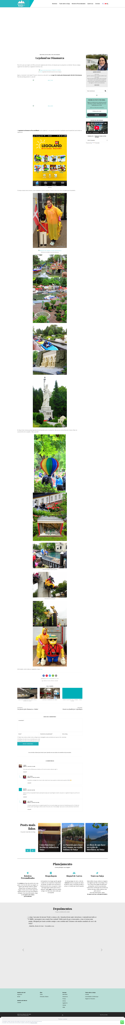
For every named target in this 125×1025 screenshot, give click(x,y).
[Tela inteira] (106, 132)
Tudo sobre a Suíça (64, 3)
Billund (40, 71)
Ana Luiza (30, 776)
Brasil (18, 996)
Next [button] (33, 850)
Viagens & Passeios (90, 998)
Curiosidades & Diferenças (91, 996)
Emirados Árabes (44, 996)
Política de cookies (33, 1022)
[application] (97, 128)
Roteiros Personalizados (78, 3)
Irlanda (64, 1005)
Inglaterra (64, 1003)
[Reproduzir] (88, 132)
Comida (87, 994)
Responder (25, 771)
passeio (52, 680)
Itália (63, 1007)
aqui (41, 669)
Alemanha (64, 994)
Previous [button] (28, 850)
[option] (49, 837)
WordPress (102, 1014)
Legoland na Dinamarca (50, 58)
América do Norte (22, 1000)
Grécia (64, 1001)
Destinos (54, 3)
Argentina (19, 994)
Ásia (41, 992)
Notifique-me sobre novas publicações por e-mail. (29, 741)
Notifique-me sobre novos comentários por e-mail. (29, 739)
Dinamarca (65, 996)
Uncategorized (55, 54)
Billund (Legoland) (45, 54)
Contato (97, 3)
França (64, 998)
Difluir (106, 1014)
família (45, 680)
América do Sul (21, 992)
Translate (97, 143)
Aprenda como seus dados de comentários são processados (59, 752)
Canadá (19, 1002)
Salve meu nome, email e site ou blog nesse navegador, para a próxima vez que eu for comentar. (43, 737)
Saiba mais (96, 85)
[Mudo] (103, 132)
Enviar (97, 115)
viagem (56, 680)
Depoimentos (62, 909)
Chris (24, 765)
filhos (48, 680)
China (41, 994)
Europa (64, 992)
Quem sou (90, 3)
